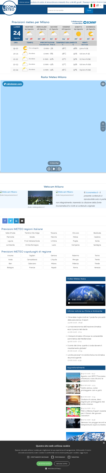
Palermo (75, 256)
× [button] (104, 443)
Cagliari (32, 256)
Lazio (54, 245)
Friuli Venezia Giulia (32, 241)
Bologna (10, 268)
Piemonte (10, 237)
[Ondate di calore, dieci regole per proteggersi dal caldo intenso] (73, 400)
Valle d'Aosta (10, 233)
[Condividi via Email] (22, 220)
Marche (54, 237)
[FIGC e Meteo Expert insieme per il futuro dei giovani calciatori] (73, 412)
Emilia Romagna (32, 245)
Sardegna (97, 245)
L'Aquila (54, 260)
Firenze (32, 268)
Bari (10, 264)
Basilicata (97, 233)
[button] (53, 468)
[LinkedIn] (16, 220)
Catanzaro (32, 264)
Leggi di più (84, 453)
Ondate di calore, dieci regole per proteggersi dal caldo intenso (93, 402)
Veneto (32, 237)
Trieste (97, 264)
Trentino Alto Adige (32, 233)
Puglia (75, 241)
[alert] (53, 457)
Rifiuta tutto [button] (61, 464)
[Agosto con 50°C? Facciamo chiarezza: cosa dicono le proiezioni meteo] (73, 377)
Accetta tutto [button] (44, 464)
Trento (97, 260)
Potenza (75, 264)
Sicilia (97, 241)
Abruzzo (75, 233)
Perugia (75, 260)
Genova (54, 256)
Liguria (10, 241)
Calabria (97, 237)
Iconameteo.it (92, 192)
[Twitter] (10, 220)
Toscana (54, 233)
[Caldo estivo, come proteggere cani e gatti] (73, 389)
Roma (75, 268)
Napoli (53, 268)
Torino (97, 256)
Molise (75, 237)
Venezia (97, 268)
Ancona (10, 256)
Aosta (10, 260)
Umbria (54, 241)
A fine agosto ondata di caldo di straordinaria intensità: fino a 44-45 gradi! (48, 2)
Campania (76, 245)
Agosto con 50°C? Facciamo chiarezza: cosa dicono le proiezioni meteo (93, 378)
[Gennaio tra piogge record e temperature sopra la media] (73, 423)
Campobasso (32, 260)
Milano (53, 264)
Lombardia (10, 245)
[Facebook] (4, 220)
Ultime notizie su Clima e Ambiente (84, 311)
